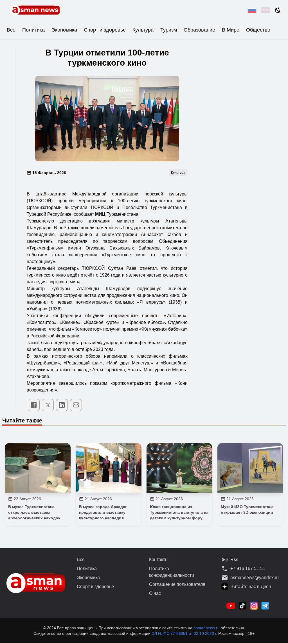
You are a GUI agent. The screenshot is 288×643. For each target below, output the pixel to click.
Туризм (168, 30)
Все (11, 30)
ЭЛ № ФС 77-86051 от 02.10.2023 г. (185, 633)
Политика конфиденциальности (171, 572)
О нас (155, 593)
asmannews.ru (207, 628)
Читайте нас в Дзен (250, 586)
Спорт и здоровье (105, 30)
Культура (143, 30)
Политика (33, 30)
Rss (234, 559)
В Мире (230, 30)
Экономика (64, 30)
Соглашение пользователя (177, 584)
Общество (258, 30)
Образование (199, 30)
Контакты (158, 559)
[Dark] (278, 10)
